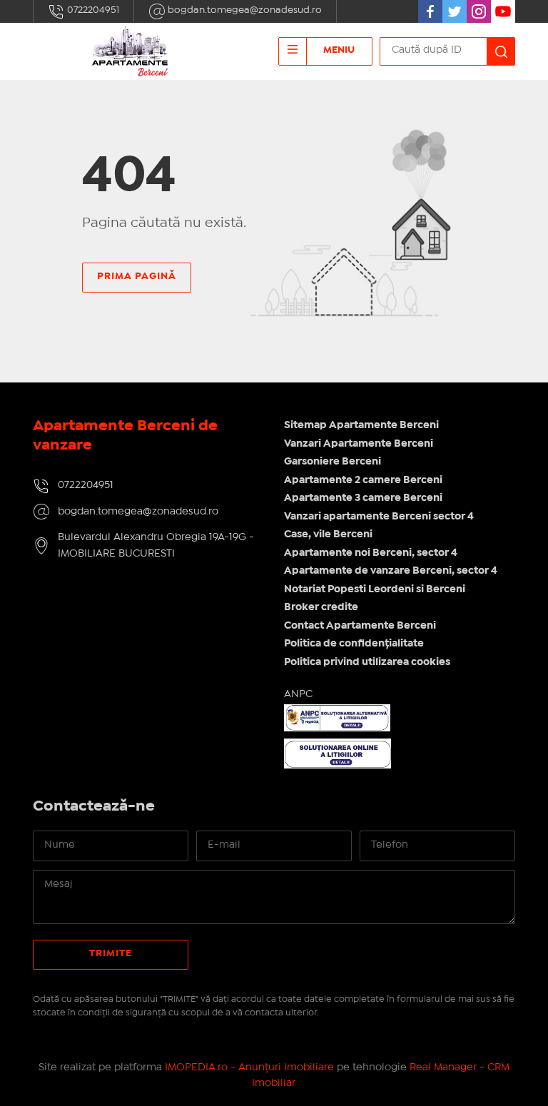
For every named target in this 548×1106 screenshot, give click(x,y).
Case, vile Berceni (328, 534)
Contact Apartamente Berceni (360, 626)
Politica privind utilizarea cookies (367, 662)
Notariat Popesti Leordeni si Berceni (374, 589)
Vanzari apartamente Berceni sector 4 (379, 516)
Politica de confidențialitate (354, 643)
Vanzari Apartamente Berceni (358, 444)
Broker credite (321, 607)
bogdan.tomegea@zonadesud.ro (244, 10)
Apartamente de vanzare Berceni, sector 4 (390, 571)
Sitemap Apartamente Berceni (361, 425)
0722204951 (92, 10)
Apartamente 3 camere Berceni (363, 498)
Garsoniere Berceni (332, 461)
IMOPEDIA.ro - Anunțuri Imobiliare (249, 1067)
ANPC (298, 694)
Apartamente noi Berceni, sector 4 (370, 553)
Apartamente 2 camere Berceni (363, 480)
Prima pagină (136, 276)
